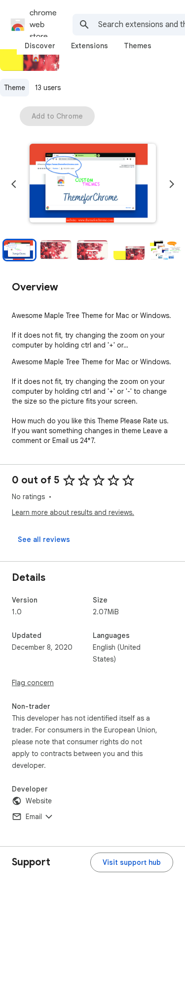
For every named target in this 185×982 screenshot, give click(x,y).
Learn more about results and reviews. (73, 512)
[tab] (40, 46)
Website (39, 800)
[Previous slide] (14, 184)
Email (34, 816)
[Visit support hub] (131, 862)
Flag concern (33, 682)
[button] (93, 184)
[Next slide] (172, 184)
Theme (14, 87)
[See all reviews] (44, 539)
